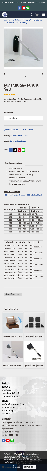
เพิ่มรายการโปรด (12, 130)
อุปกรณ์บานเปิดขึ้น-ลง (19, 135)
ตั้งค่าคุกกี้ (16, 467)
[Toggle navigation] (43, 14)
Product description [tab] (14, 162)
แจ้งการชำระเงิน (8, 407)
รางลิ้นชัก (6, 386)
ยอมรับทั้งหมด (29, 467)
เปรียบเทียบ (28, 130)
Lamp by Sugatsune (18, 141)
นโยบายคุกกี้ (17, 462)
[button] (31, 14)
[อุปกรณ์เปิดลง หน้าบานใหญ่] (23, 48)
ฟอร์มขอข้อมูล (8, 410)
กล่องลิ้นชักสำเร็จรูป (10, 393)
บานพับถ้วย (7, 389)
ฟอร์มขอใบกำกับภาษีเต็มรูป (13, 404)
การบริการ (6, 413)
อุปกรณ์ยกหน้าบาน (10, 396)
